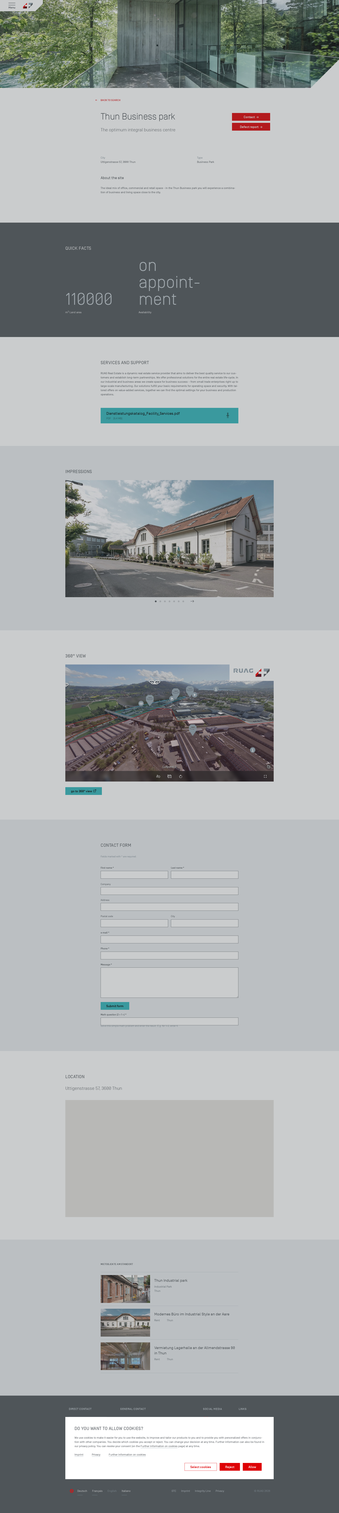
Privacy (96, 1454)
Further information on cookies (159, 1446)
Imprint (79, 1454)
